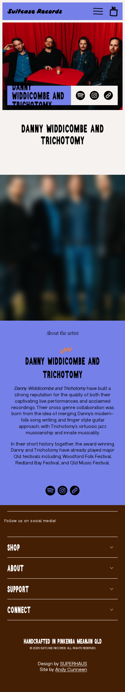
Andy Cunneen (71, 669)
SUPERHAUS (73, 663)
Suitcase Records (53, 648)
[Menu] (98, 11)
